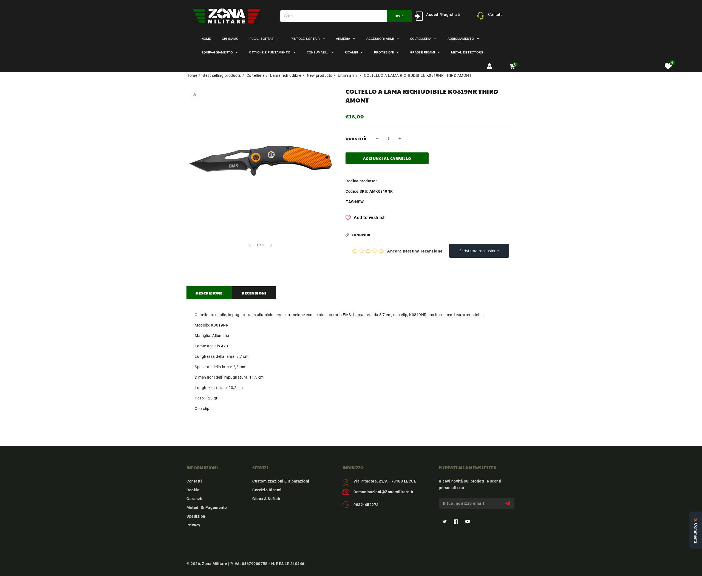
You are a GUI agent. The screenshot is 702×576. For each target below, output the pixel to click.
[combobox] (346, 16)
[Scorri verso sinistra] (250, 246)
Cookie (192, 490)
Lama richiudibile (285, 75)
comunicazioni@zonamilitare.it (383, 492)
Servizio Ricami (267, 490)
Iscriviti (508, 503)
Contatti (194, 481)
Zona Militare (214, 563)
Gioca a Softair (266, 498)
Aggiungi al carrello (387, 158)
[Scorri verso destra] (271, 246)
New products (319, 75)
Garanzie (194, 498)
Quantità (356, 138)
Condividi (361, 234)
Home (191, 75)
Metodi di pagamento (206, 507)
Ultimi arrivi (348, 75)
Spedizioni (196, 516)
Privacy (193, 525)
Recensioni (254, 293)
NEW (359, 202)
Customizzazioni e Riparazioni (280, 481)
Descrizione (209, 293)
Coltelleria (256, 75)
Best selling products (222, 75)
